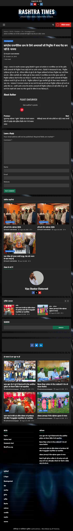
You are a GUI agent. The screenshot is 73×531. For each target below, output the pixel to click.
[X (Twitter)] (38, 4)
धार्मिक (7, 410)
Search (6, 322)
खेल (5, 485)
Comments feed (9, 443)
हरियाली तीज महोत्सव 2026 (12, 227)
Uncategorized (8, 41)
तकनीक (6, 490)
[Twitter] (36, 292)
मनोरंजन (21, 306)
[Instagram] (41, 4)
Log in (6, 435)
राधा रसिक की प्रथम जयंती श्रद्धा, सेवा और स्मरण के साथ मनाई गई (19, 257)
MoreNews (45, 529)
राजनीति (51, 305)
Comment (8, 140)
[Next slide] (68, 301)
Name (6, 167)
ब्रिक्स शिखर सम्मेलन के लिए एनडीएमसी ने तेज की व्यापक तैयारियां (52, 385)
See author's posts (30, 105)
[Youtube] (34, 4)
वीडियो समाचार (65, 24)
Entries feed (7, 439)
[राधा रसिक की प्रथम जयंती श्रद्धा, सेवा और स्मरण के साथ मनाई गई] (20, 243)
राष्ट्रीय (55, 305)
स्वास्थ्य (6, 521)
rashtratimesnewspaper (12, 389)
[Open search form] (53, 24)
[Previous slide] (65, 301)
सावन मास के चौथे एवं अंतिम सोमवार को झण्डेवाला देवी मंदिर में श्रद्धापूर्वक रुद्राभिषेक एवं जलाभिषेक (19, 416)
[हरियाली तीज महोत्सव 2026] (20, 213)
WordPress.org (8, 447)
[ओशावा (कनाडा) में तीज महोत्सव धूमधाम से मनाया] (53, 402)
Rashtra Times (36, 11)
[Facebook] (31, 4)
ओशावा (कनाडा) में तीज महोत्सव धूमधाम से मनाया (9, 310)
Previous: (19, 120)
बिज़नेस (6, 503)
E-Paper (6, 476)
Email (6, 174)
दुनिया (17, 306)
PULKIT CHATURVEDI (12, 54)
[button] (4, 25)
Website (7, 182)
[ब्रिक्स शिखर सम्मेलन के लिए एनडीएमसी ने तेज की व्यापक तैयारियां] (53, 371)
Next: (53, 117)
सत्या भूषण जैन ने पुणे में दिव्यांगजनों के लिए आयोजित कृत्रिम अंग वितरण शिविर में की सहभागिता (19, 385)
